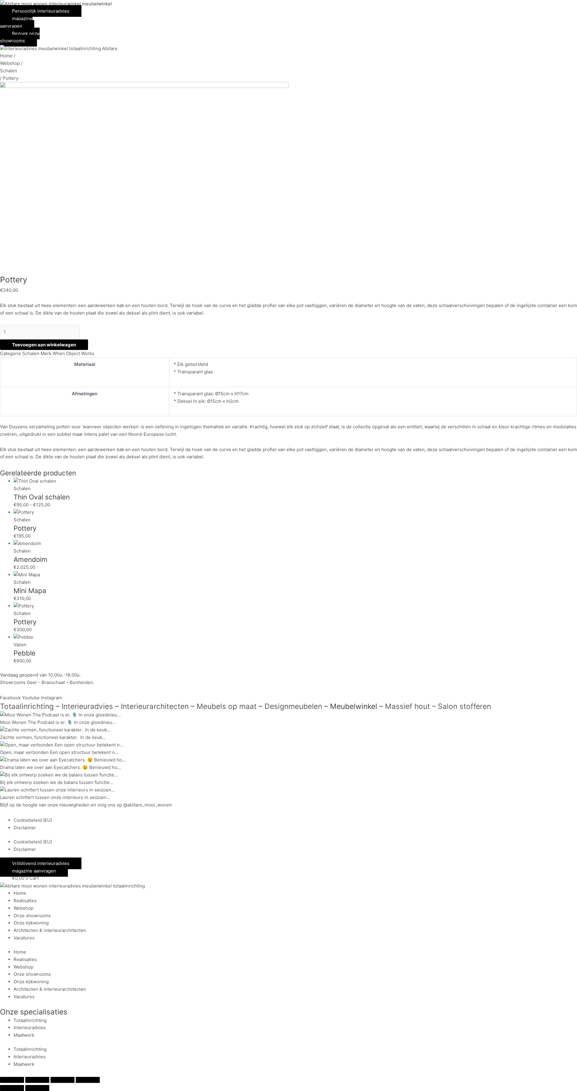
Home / (7, 56)
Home (20, 893)
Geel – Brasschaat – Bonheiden (60, 682)
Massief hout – (409, 706)
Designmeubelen (293, 706)
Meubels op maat (227, 706)
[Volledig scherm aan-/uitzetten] (37, 1080)
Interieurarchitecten (155, 706)
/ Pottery (9, 78)
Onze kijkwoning (31, 923)
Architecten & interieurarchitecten (50, 930)
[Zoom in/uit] (12, 1080)
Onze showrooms (32, 915)
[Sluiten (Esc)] (88, 1080)
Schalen (8, 71)
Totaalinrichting (27, 706)
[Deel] (62, 1080)
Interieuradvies (87, 706)
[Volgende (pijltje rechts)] (37, 1088)
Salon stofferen (465, 706)
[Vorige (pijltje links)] (12, 1088)
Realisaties (25, 900)
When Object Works (73, 353)
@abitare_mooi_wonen (147, 805)
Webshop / (11, 63)
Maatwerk (24, 1035)
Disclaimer (25, 827)
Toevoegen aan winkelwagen (44, 345)
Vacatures (24, 938)
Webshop (23, 908)
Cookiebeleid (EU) (33, 820)
